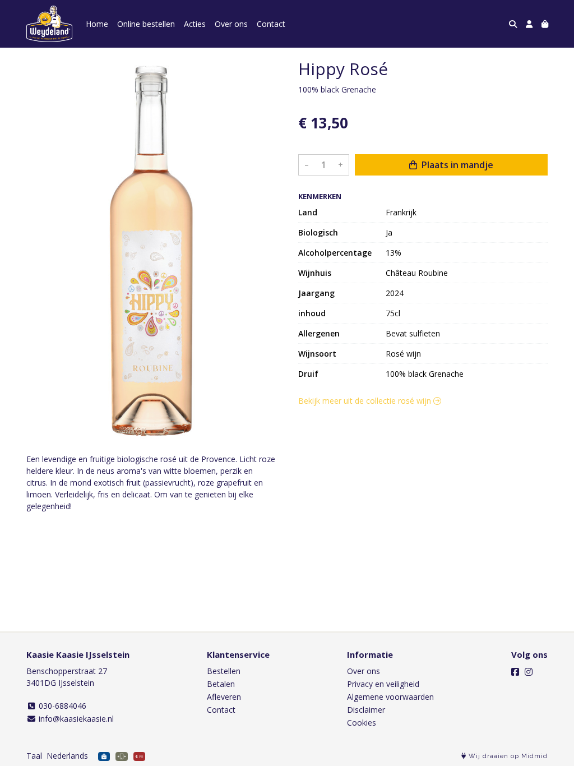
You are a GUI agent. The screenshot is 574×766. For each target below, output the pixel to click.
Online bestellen (146, 24)
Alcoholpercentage (335, 252)
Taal (34, 755)
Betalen (221, 684)
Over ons (231, 24)
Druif (308, 373)
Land (307, 212)
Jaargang (316, 293)
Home (97, 24)
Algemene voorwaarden (390, 696)
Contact (271, 24)
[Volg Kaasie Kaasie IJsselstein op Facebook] (515, 672)
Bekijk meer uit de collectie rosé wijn (365, 400)
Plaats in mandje (456, 165)
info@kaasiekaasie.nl (75, 718)
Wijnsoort (317, 353)
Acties (195, 24)
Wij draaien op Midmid (507, 756)
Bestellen (223, 671)
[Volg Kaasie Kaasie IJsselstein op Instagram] (529, 672)
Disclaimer (366, 709)
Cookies (361, 722)
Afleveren (224, 696)
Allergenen (319, 333)
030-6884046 (61, 705)
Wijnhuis (314, 272)
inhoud (312, 313)
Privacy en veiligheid (383, 684)
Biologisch (318, 232)
